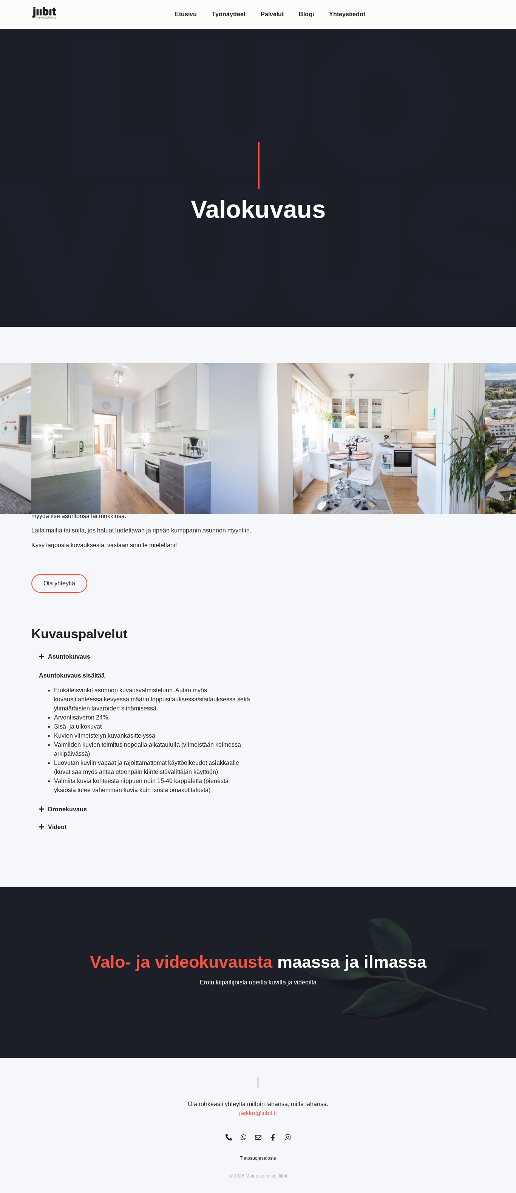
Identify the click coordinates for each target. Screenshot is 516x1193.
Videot (57, 827)
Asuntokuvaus (69, 656)
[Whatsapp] (243, 1137)
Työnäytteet (229, 14)
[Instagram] (287, 1137)
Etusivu (186, 14)
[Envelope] (258, 1137)
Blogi (306, 14)
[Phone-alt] (228, 1137)
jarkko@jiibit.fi (258, 1113)
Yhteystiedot (347, 14)
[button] (144, 656)
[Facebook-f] (272, 1137)
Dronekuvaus (67, 809)
